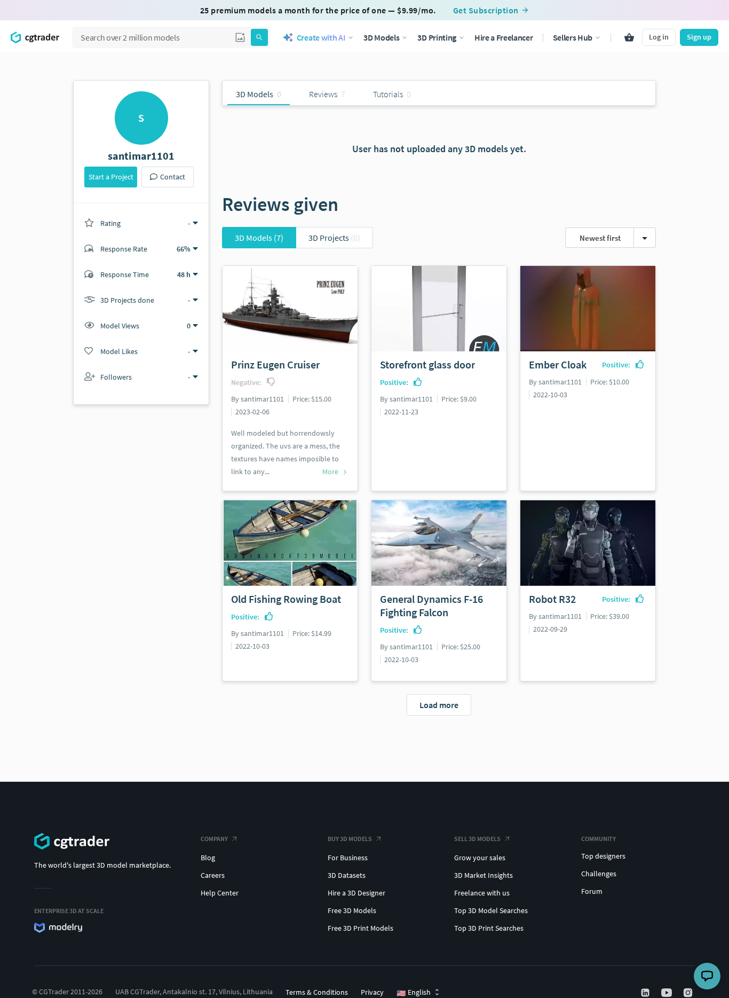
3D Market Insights (483, 875)
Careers (213, 875)
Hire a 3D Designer (356, 893)
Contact (172, 177)
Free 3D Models (352, 910)
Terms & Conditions (317, 992)
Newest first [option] (600, 238)
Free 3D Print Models (360, 928)
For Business (348, 857)
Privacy (372, 992)
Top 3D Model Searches (491, 910)
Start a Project (111, 177)
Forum (592, 891)
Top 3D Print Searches (489, 928)
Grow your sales (479, 857)
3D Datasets (347, 875)
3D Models (259, 237)
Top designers (603, 856)
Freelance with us (482, 893)
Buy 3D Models (350, 839)
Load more (438, 705)
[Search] (259, 37)
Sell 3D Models (477, 839)
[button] (240, 37)
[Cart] (629, 37)
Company (214, 839)
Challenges (598, 873)
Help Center (220, 893)
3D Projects (334, 237)
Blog (208, 857)
